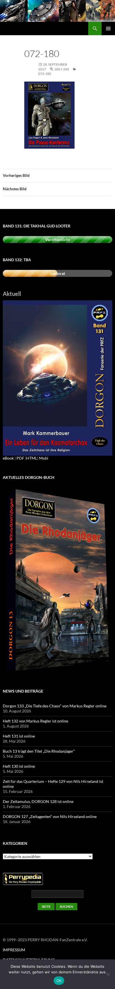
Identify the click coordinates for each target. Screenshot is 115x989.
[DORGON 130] (57, 377)
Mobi (43, 458)
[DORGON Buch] (57, 580)
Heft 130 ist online (19, 766)
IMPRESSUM (14, 949)
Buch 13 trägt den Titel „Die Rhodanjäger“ (39, 751)
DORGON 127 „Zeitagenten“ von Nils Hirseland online (50, 816)
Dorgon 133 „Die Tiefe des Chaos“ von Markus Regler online (54, 705)
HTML (31, 458)
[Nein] (108, 974)
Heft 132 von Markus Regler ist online (35, 721)
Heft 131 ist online (19, 736)
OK (59, 980)
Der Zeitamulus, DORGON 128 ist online (38, 801)
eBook (8, 458)
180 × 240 (61, 69)
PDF (20, 458)
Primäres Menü (108, 28)
